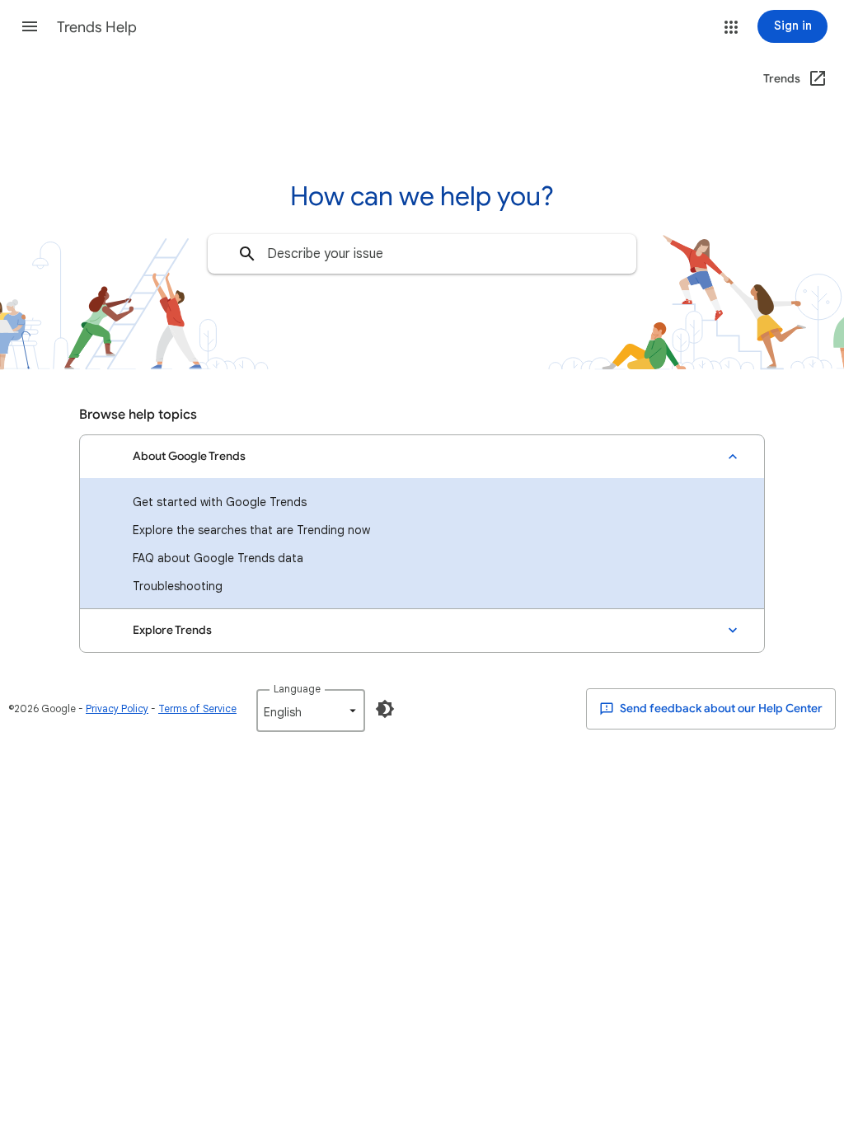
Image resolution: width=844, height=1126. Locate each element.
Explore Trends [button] (172, 630)
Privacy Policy (117, 708)
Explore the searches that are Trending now (251, 530)
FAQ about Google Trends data (218, 558)
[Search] (247, 254)
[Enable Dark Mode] (385, 709)
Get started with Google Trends (220, 502)
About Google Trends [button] (189, 456)
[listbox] (310, 710)
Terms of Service (197, 708)
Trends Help (97, 27)
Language (297, 689)
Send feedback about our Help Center (720, 708)
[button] (29, 26)
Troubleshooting (178, 586)
